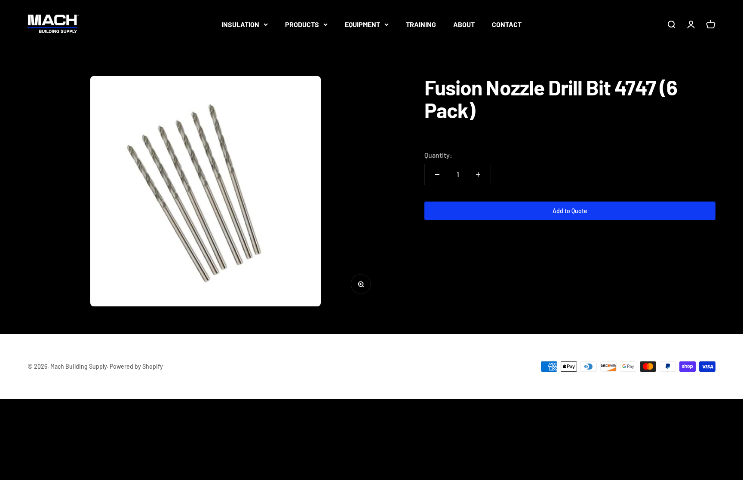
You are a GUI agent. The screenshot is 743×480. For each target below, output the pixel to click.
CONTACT (507, 24)
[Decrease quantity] (437, 174)
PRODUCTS (302, 24)
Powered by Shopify (136, 366)
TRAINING (421, 24)
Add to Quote (570, 210)
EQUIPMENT (362, 24)
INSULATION (240, 24)
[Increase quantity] (478, 174)
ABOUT (464, 24)
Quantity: (438, 155)
